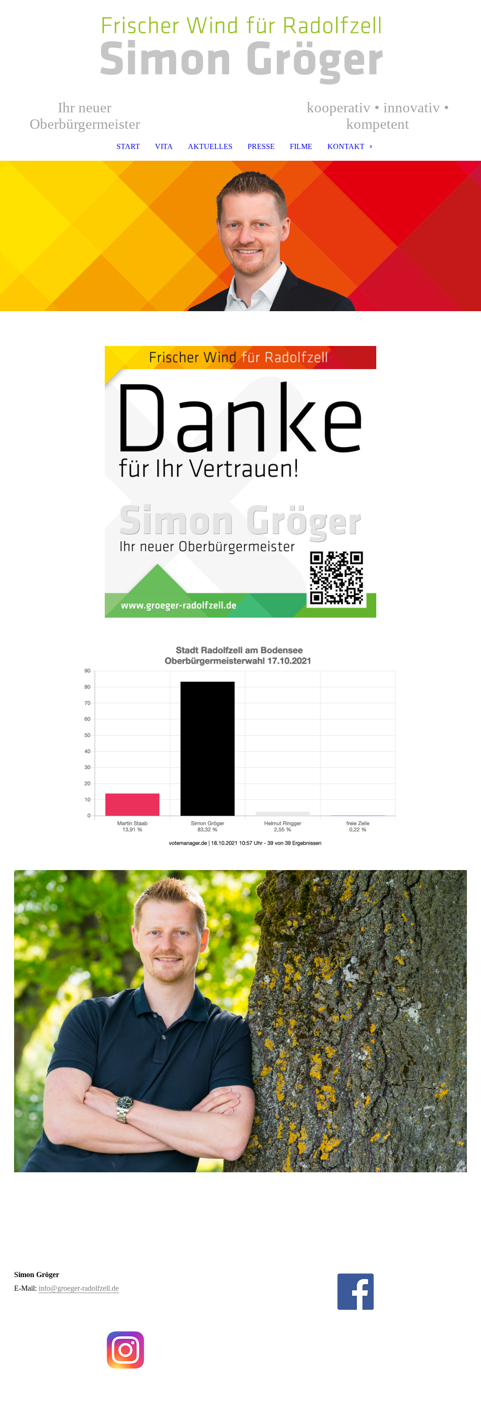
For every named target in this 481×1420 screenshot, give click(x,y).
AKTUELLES (210, 146)
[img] (240, 50)
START (128, 146)
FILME (301, 146)
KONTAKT (346, 146)
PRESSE (261, 146)
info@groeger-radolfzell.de (79, 1288)
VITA (164, 146)
